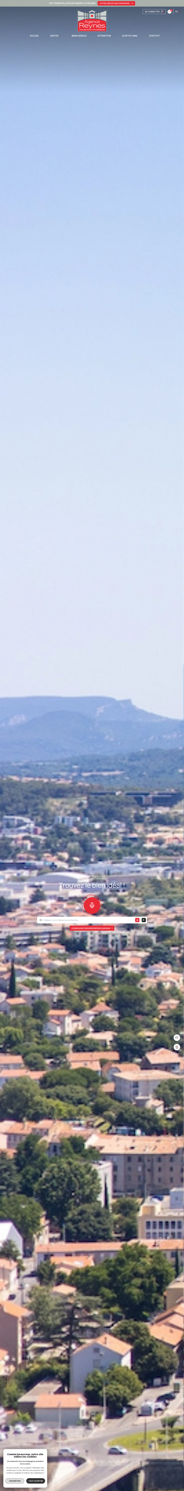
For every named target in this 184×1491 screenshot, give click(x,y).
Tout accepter (36, 1481)
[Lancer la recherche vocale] (92, 905)
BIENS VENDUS (79, 36)
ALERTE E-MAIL (130, 36)
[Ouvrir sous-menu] (60, 35)
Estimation (104, 36)
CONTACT (154, 36)
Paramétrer (15, 1481)
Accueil (34, 36)
